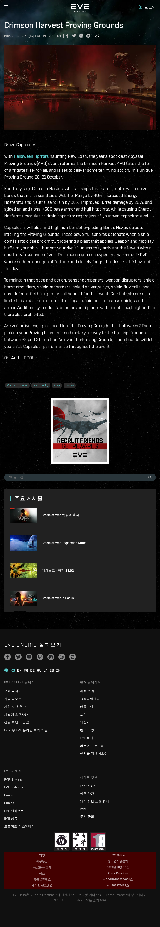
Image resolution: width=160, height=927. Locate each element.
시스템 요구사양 (16, 714)
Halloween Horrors (31, 156)
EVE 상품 (11, 818)
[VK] (72, 657)
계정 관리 (87, 691)
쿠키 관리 (87, 816)
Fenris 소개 (88, 786)
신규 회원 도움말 (16, 722)
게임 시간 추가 (15, 706)
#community (40, 385)
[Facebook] (7, 657)
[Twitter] (18, 657)
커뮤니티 (86, 706)
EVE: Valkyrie (13, 787)
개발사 (85, 722)
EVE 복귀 (86, 738)
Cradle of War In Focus (58, 598)
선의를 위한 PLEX (93, 753)
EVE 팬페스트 (14, 811)
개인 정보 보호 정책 (94, 801)
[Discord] (51, 657)
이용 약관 (87, 793)
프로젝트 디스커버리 (19, 826)
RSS (83, 809)
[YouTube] (29, 657)
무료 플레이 (13, 691)
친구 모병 (87, 730)
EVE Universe (14, 779)
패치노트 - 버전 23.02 (58, 570)
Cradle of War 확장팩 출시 (60, 515)
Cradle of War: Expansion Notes (64, 543)
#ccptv (70, 385)
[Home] (80, 11)
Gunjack (10, 795)
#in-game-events (17, 385)
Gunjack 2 (11, 803)
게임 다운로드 (14, 699)
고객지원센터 (90, 699)
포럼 (83, 714)
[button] (147, 7)
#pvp (57, 385)
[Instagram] (61, 657)
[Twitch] (40, 657)
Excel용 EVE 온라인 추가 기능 (26, 730)
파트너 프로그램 (92, 745)
